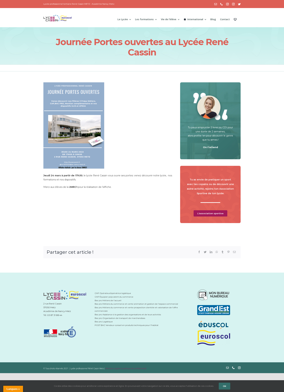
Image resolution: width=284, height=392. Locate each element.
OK (224, 386)
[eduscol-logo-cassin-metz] (213, 321)
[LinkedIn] (211, 252)
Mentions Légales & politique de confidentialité (126, 368)
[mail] (227, 367)
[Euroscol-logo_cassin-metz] (213, 331)
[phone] (233, 367)
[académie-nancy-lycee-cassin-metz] (60, 325)
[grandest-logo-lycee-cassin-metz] (213, 306)
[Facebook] (199, 252)
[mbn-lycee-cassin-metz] (213, 290)
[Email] (234, 252)
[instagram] (239, 367)
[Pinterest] (228, 252)
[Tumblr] (222, 252)
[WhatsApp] (217, 252)
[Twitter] (205, 252)
